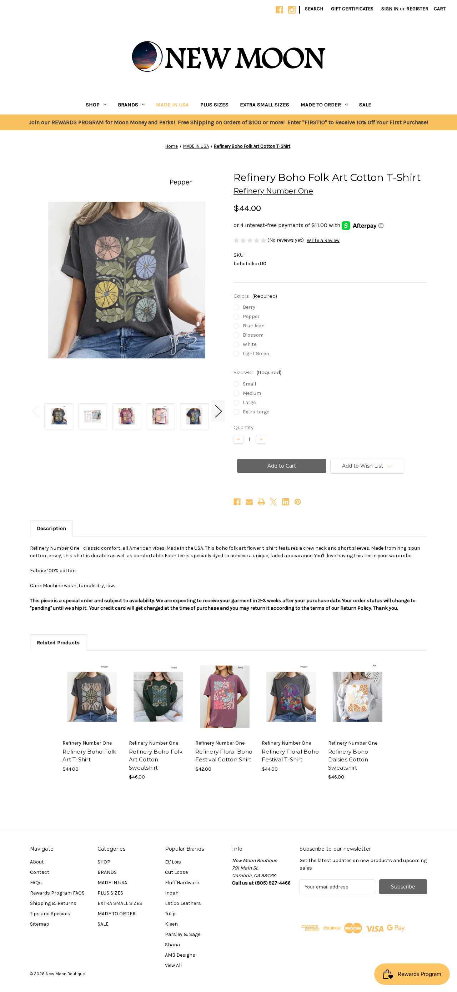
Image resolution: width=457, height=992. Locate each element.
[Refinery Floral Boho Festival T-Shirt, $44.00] (291, 696)
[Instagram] (292, 10)
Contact (39, 872)
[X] (273, 502)
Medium (252, 393)
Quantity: (244, 427)
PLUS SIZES (214, 104)
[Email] (249, 502)
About (37, 862)
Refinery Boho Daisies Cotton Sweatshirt (348, 759)
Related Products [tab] (58, 642)
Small (249, 384)
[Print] (261, 502)
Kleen (171, 924)
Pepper (251, 316)
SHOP (93, 104)
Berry (249, 307)
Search (314, 9)
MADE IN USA (172, 104)
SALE (365, 104)
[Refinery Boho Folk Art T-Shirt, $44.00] (92, 696)
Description (51, 528)
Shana (172, 945)
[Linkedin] (285, 502)
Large (249, 402)
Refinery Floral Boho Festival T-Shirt (290, 755)
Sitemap (39, 924)
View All (173, 965)
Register (417, 9)
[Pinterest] (297, 502)
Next (218, 411)
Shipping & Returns (53, 903)
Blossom (253, 335)
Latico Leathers (183, 903)
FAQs (36, 883)
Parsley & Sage (182, 934)
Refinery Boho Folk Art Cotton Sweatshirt (156, 759)
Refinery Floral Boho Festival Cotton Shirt (223, 755)
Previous (35, 411)
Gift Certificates (352, 9)
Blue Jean (254, 326)
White (249, 344)
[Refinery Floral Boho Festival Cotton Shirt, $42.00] (224, 696)
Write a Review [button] (323, 240)
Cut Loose (176, 872)
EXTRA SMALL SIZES (264, 104)
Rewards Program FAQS (57, 893)
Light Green (256, 354)
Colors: (255, 296)
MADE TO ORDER (321, 104)
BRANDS (128, 104)
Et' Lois (173, 862)
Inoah (172, 893)
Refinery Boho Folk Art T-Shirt (89, 755)
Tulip (170, 914)
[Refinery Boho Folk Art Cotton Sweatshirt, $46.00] (158, 696)
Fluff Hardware (182, 883)
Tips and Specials (50, 914)
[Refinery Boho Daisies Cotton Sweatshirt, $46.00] (357, 696)
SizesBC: (257, 372)
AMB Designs (180, 955)
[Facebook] (279, 10)
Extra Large (256, 412)
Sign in (389, 9)
